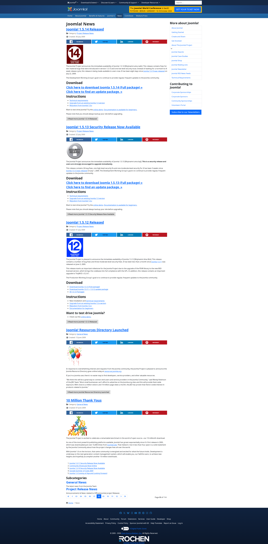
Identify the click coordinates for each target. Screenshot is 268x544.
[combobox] (188, 3)
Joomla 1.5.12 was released (76, 171)
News (119, 16)
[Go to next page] (121, 496)
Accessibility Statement (94, 523)
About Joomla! (80, 16)
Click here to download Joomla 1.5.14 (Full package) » (104, 87)
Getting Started (178, 32)
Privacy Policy (110, 523)
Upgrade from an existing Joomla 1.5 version (87, 103)
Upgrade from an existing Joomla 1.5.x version (88, 303)
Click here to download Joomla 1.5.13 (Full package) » (104, 183)
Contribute (129, 16)
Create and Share (178, 36)
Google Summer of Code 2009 (81, 471)
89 (103, 496)
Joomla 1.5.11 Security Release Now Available (87, 463)
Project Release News (85, 33)
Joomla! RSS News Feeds (181, 73)
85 (85, 496)
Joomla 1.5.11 (156, 262)
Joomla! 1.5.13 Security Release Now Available (103, 127)
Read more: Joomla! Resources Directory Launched (89, 392)
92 (117, 496)
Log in (180, 523)
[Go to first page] (68, 496)
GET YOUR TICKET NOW (187, 9)
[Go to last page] (125, 496)
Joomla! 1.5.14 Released (85, 29)
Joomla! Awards (178, 52)
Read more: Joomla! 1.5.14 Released (83, 119)
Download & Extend (89, 2)
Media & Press (142, 16)
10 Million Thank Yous (84, 400)
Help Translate (156, 523)
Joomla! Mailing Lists (180, 65)
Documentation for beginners (81, 308)
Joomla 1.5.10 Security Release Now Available (87, 468)
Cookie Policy (123, 523)
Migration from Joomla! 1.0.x (81, 105)
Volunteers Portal (179, 105)
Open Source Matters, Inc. (131, 533)
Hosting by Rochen (134, 543)
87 (94, 496)
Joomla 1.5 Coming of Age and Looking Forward (88, 473)
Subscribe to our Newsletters (186, 112)
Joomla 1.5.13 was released (154, 71)
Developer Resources (150, 2)
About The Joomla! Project (182, 45)
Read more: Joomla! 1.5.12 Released (83, 322)
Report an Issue (170, 523)
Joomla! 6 (111, 16)
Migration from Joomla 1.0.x (81, 306)
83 (76, 496)
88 (99, 496)
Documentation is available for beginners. (120, 110)
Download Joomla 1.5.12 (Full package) (85, 287)
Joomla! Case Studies (180, 56)
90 (108, 496)
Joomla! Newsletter (179, 69)
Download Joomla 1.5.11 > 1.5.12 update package (89, 289)
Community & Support (128, 2)
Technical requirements (79, 100)
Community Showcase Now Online (83, 466)
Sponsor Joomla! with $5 (139, 523)
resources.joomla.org (112, 371)
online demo (98, 110)
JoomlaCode (112, 445)
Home (70, 16)
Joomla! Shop (177, 60)
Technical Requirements (181, 78)
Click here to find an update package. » (94, 92)
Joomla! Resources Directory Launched (97, 330)
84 (81, 496)
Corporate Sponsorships (181, 92)
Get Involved (177, 41)
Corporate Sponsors (180, 96)
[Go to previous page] (72, 496)
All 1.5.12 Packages (77, 292)
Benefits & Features (97, 16)
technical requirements (95, 301)
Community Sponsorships (182, 101)
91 (112, 496)
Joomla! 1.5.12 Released (85, 222)
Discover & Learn (108, 2)
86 (90, 496)
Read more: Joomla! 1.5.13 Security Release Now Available (91, 214)
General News (82, 334)
